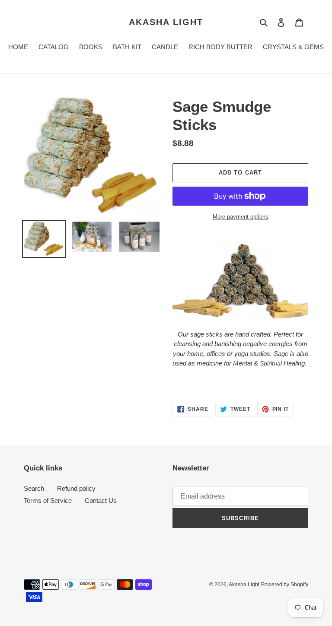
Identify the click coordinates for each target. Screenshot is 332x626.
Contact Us (101, 500)
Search (34, 488)
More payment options (240, 216)
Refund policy (76, 488)
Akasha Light (166, 22)
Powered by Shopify (284, 585)
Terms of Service (48, 500)
